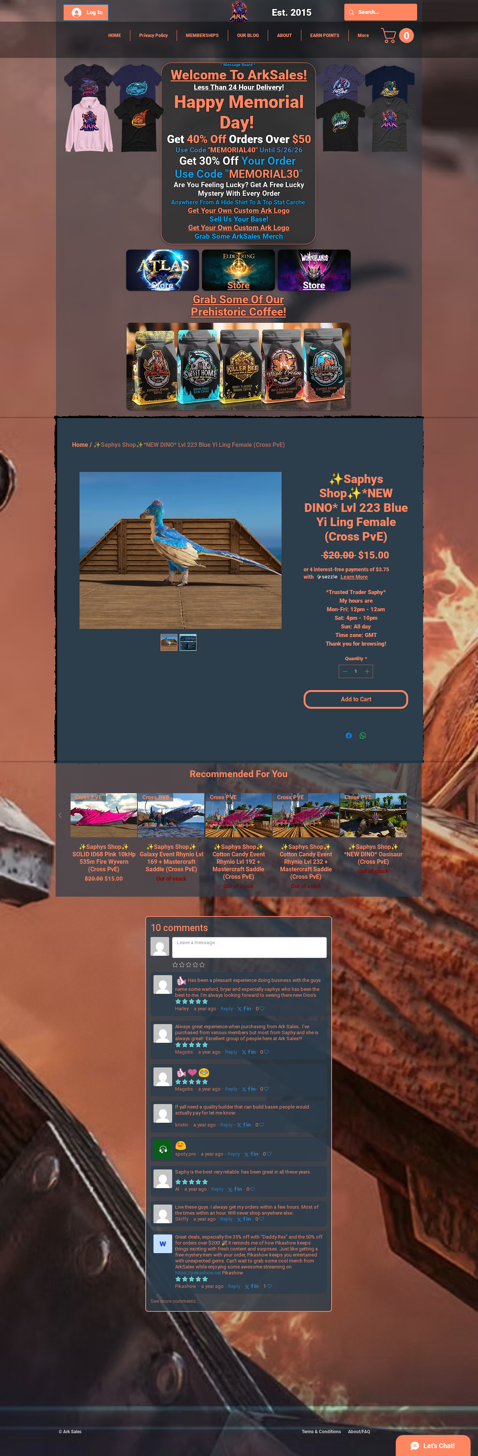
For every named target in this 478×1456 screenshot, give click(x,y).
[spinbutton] (356, 671)
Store (238, 285)
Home (80, 444)
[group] (239, 842)
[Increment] (367, 671)
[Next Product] (417, 815)
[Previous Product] (60, 815)
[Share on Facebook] (348, 735)
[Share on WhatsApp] (362, 735)
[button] (399, 35)
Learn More (354, 577)
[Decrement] (344, 671)
